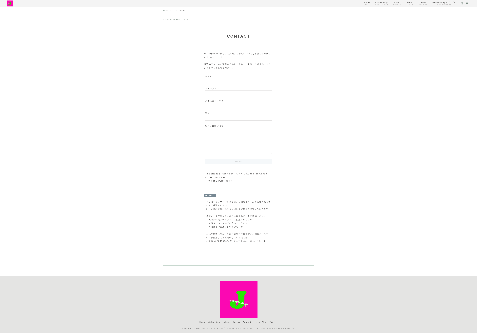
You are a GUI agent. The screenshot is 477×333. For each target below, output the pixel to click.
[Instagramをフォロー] (462, 3)
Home (202, 322)
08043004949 (223, 241)
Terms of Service (215, 181)
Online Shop (214, 322)
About (226, 322)
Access (236, 322)
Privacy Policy (213, 177)
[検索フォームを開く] (467, 3)
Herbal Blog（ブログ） (266, 322)
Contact (247, 322)
